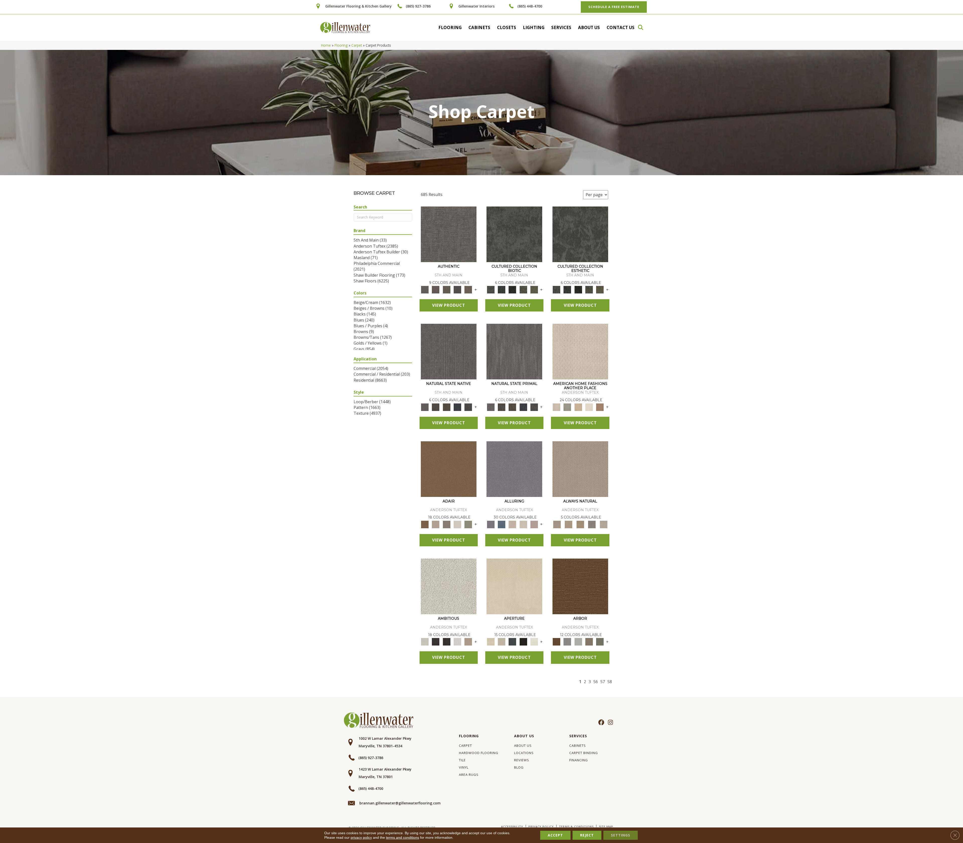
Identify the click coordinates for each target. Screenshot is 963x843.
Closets (506, 27)
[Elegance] (457, 524)
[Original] (468, 406)
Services (561, 27)
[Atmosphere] (567, 406)
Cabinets (479, 27)
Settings (620, 835)
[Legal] (457, 289)
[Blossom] (534, 524)
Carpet (356, 45)
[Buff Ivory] (514, 586)
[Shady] (592, 524)
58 (609, 681)
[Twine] (603, 524)
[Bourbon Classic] (448, 468)
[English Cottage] (468, 524)
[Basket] (580, 468)
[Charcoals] (435, 641)
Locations (524, 753)
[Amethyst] (514, 468)
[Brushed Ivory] (589, 406)
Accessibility (512, 826)
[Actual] (448, 234)
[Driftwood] (589, 641)
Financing (578, 760)
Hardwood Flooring (478, 753)
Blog (519, 767)
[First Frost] (457, 641)
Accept (555, 835)
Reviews (521, 760)
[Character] (501, 289)
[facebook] (600, 722)
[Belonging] (448, 351)
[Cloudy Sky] (567, 641)
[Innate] (457, 406)
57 (602, 681)
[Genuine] (446, 289)
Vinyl (463, 767)
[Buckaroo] (600, 406)
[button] (643, 27)
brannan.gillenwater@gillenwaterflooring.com (400, 803)
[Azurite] (501, 524)
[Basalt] (512, 524)
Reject (587, 835)
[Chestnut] (580, 586)
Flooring (450, 27)
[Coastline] (578, 641)
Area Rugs (468, 774)
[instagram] (609, 722)
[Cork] (569, 524)
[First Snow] (534, 641)
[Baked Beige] (578, 406)
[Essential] (435, 406)
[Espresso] (523, 641)
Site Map (606, 826)
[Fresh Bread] (468, 641)
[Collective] (512, 289)
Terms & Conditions (576, 826)
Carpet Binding (583, 753)
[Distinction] (534, 289)
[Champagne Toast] (435, 524)
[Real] (468, 289)
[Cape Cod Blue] (512, 641)
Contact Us (620, 27)
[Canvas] (448, 586)
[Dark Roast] (446, 641)
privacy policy (361, 837)
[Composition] (523, 289)
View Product (448, 305)
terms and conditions (402, 837)
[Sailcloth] (580, 524)
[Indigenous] (446, 406)
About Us (589, 27)
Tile (462, 760)
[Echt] (435, 289)
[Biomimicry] (514, 234)
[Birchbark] (523, 524)
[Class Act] (446, 524)
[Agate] (580, 351)
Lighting (533, 27)
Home (326, 45)
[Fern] (600, 641)
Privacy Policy (541, 826)
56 (595, 681)
